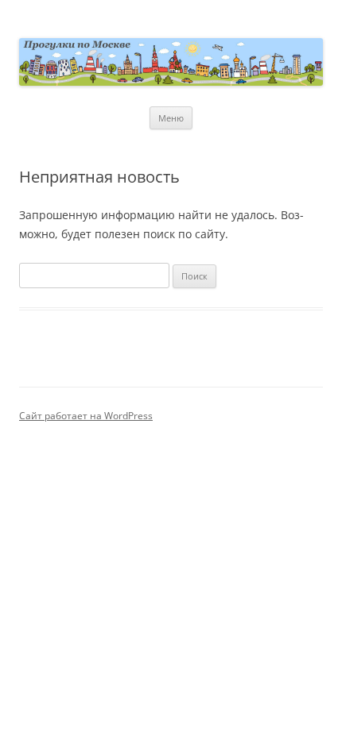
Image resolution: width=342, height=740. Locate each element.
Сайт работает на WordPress (86, 415)
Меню (171, 118)
